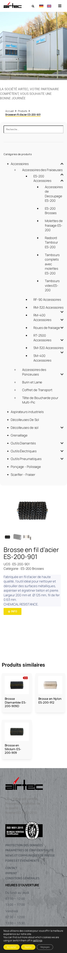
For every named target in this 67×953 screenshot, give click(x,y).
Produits (22, 111)
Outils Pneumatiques (26, 459)
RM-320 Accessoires (48, 307)
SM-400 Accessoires (42, 357)
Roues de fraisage (46, 327)
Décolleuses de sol (24, 427)
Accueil (9, 111)
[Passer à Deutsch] (41, 6)
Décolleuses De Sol (25, 419)
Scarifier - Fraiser (23, 474)
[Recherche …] (33, 6)
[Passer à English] (49, 6)
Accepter (11, 947)
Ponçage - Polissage (26, 466)
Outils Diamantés (23, 443)
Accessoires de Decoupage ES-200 (54, 194)
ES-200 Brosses (50, 210)
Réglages (44, 947)
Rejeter (28, 947)
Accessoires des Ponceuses (34, 371)
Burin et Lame (32, 382)
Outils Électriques (23, 451)
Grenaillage (19, 435)
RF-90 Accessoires (47, 299)
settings (37, 940)
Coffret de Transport (37, 390)
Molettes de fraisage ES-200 (54, 225)
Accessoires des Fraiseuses (42, 170)
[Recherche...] (33, 129)
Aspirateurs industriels (27, 412)
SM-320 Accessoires (48, 348)
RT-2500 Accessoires (42, 337)
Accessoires (20, 164)
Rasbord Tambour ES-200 (51, 242)
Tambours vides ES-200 (52, 285)
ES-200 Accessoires (42, 178)
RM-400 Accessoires (42, 317)
